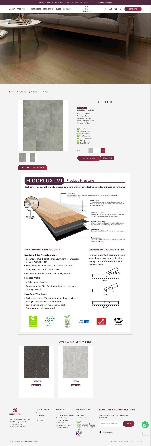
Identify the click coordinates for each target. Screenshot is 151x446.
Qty (78, 150)
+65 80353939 (17, 424)
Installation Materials (63, 413)
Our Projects (40, 415)
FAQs (77, 413)
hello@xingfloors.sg (20, 426)
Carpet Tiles (60, 423)
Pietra (45, 92)
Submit (129, 423)
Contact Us (40, 418)
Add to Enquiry (89, 158)
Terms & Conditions (82, 418)
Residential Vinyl (61, 418)
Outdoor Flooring (62, 428)
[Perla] (75, 362)
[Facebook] (100, 432)
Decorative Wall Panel (63, 425)
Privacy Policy (80, 415)
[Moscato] (36, 362)
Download (107, 158)
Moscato (36, 381)
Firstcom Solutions (135, 441)
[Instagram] (108, 432)
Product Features (32, 167)
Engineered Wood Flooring (65, 415)
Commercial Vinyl (62, 420)
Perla (76, 381)
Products (39, 413)
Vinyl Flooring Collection (28, 92)
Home (12, 92)
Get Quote (39, 420)
